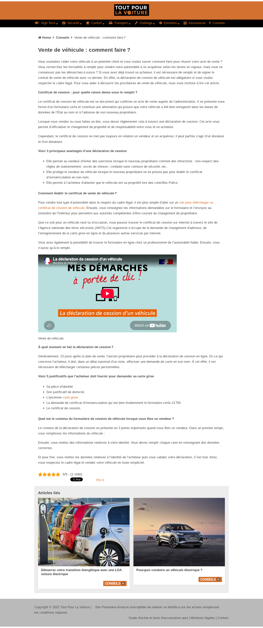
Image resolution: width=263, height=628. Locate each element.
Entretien (170, 23)
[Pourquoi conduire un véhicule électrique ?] (179, 532)
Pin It (100, 480)
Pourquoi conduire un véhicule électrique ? (169, 570)
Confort (96, 23)
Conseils (218, 23)
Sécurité (72, 23)
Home (46, 37)
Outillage (145, 23)
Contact (223, 618)
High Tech (47, 23)
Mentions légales (203, 618)
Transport (120, 23)
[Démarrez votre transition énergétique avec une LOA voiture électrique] (84, 532)
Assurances (197, 23)
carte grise (70, 397)
